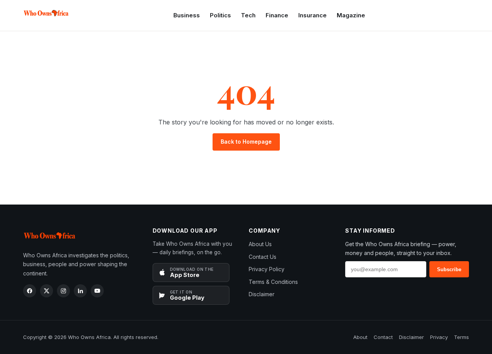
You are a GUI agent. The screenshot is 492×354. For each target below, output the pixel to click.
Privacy (439, 337)
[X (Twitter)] (46, 290)
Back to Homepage (246, 141)
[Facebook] (29, 290)
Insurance (312, 15)
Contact (383, 337)
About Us (260, 244)
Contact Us (262, 256)
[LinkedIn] (80, 290)
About (360, 337)
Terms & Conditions (273, 282)
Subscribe (449, 269)
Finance (277, 15)
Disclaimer (261, 294)
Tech (248, 15)
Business (186, 15)
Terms (461, 337)
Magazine (351, 15)
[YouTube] (97, 290)
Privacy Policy (266, 269)
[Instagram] (63, 290)
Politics (220, 15)
